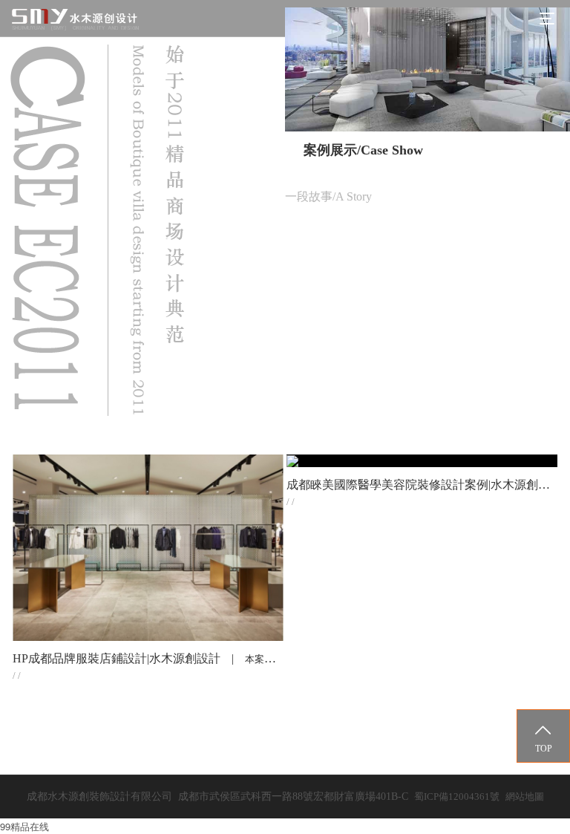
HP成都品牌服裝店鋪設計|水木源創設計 (116, 658)
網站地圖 (524, 796)
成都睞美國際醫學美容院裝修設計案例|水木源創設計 (424, 484)
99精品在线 (24, 826)
